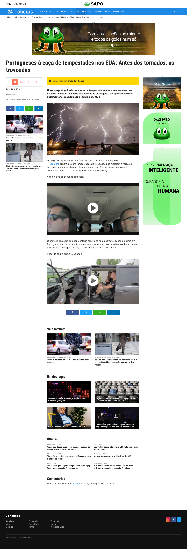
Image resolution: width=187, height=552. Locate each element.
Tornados (37, 100)
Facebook (77, 483)
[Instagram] (168, 519)
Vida (95, 445)
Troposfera (53, 164)
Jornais (22, 4)
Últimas (52, 439)
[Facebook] (173, 519)
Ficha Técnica (11, 537)
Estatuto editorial (26, 537)
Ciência (12, 100)
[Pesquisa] (170, 11)
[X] (179, 519)
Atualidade (10, 135)
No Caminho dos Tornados (24, 100)
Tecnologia (10, 94)
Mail (16, 4)
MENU (8, 4)
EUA (7, 100)
